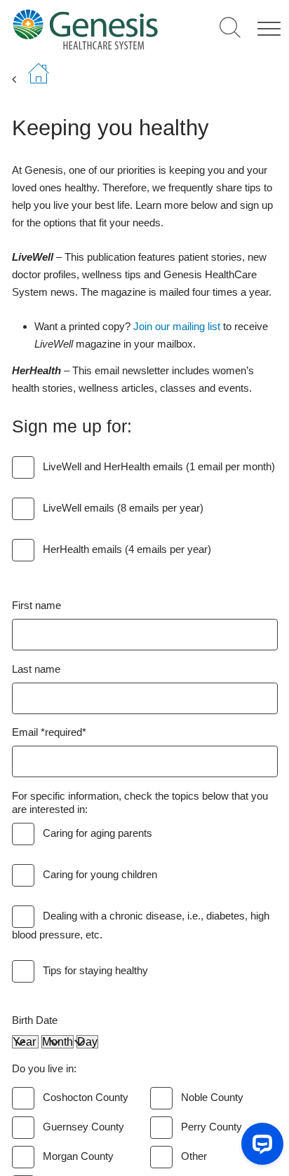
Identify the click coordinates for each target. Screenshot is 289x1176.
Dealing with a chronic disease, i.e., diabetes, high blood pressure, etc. (140, 925)
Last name (36, 669)
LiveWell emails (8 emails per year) (123, 508)
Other (194, 1156)
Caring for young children (100, 874)
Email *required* (49, 732)
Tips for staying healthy (95, 970)
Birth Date (35, 1020)
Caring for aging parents (97, 833)
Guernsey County (83, 1127)
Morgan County (78, 1156)
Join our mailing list (176, 326)
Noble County (212, 1097)
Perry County (211, 1127)
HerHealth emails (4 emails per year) (127, 549)
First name (36, 605)
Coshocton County (85, 1097)
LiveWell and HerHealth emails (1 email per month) (159, 466)
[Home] (85, 29)
